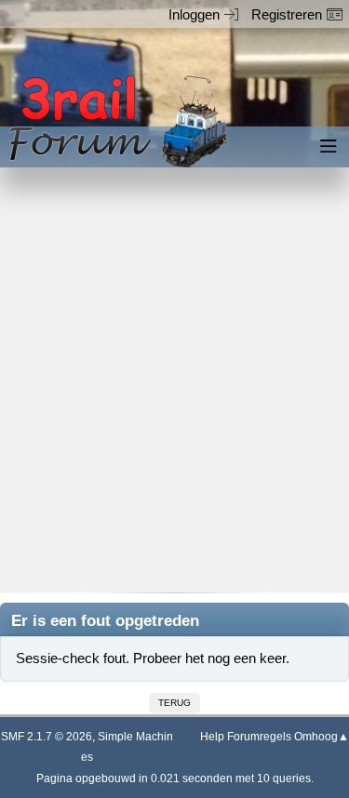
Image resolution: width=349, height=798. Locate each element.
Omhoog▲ (321, 736)
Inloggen (194, 14)
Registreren (286, 14)
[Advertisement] (174, 393)
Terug (174, 703)
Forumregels (259, 736)
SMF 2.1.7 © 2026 (46, 736)
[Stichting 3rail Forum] (115, 121)
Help (212, 736)
